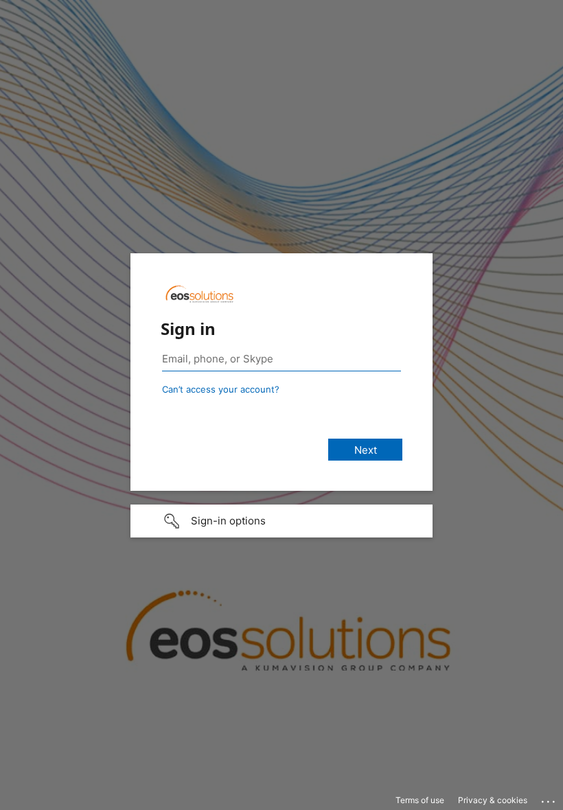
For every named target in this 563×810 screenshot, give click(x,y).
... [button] (549, 798)
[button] (281, 521)
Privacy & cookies (492, 800)
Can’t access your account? (220, 389)
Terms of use (419, 800)
